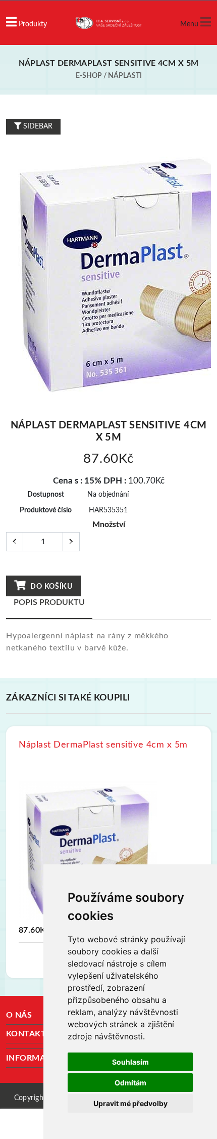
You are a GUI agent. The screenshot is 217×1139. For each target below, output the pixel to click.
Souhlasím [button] (130, 1062)
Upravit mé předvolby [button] (130, 1103)
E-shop (89, 75)
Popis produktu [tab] (49, 602)
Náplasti (125, 75)
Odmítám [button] (130, 1082)
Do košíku (51, 586)
